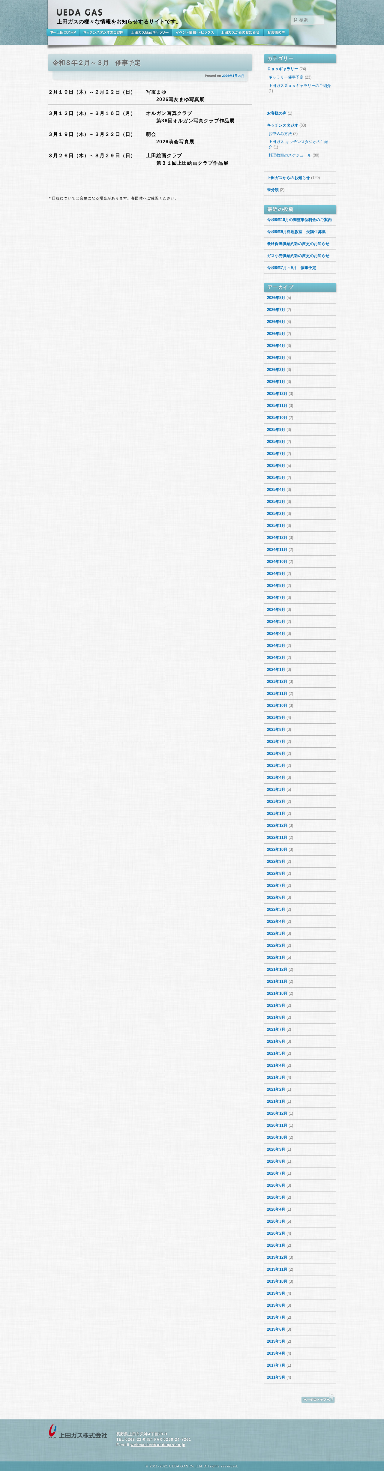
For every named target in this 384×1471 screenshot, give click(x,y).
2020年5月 (276, 1197)
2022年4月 (276, 921)
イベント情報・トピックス (194, 32)
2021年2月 (276, 1089)
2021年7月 (276, 1029)
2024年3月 (276, 645)
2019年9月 (276, 1293)
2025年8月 (276, 441)
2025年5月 (276, 477)
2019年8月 (276, 1305)
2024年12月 (277, 537)
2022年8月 (276, 873)
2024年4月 (276, 633)
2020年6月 (276, 1185)
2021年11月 (277, 981)
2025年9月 (276, 429)
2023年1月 (276, 813)
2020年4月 (276, 1209)
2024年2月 (276, 657)
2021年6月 (276, 1041)
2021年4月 (276, 1065)
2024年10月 (277, 561)
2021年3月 (276, 1077)
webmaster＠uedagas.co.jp (157, 1445)
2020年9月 (276, 1149)
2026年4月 (276, 345)
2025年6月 (276, 465)
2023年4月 (276, 777)
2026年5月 (276, 333)
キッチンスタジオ (282, 125)
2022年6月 (276, 897)
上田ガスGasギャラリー (150, 32)
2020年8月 (276, 1161)
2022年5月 (276, 909)
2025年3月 (276, 501)
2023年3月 (276, 789)
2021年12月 (277, 969)
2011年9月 (276, 1377)
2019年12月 (277, 1257)
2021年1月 (276, 1101)
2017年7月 (276, 1365)
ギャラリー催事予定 (286, 77)
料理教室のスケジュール (289, 155)
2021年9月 (276, 1005)
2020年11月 (277, 1125)
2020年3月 (276, 1221)
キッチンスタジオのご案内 (104, 32)
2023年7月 (276, 741)
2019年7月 (276, 1317)
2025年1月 (276, 525)
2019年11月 (277, 1269)
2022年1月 (276, 957)
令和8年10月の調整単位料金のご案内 (299, 219)
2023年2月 (276, 801)
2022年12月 (277, 825)
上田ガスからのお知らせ (240, 32)
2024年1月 (276, 669)
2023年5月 (276, 765)
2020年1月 (276, 1245)
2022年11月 (277, 837)
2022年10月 (277, 849)
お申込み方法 (280, 133)
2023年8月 (276, 729)
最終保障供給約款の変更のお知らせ (298, 243)
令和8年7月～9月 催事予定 (291, 267)
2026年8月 (276, 297)
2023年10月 (277, 705)
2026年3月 (276, 357)
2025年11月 (277, 405)
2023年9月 (276, 717)
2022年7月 (276, 885)
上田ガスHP (64, 32)
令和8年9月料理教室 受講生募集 (296, 231)
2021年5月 (276, 1053)
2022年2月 (276, 945)
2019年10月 (277, 1281)
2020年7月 (276, 1173)
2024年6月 (276, 609)
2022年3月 (276, 933)
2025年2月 (276, 513)
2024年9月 (276, 573)
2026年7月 (276, 309)
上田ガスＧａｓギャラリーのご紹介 (299, 85)
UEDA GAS (80, 12)
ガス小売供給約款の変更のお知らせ (298, 255)
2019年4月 (276, 1353)
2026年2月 (276, 369)
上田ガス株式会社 (77, 1431)
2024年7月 (276, 597)
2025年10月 (277, 417)
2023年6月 (276, 753)
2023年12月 (277, 681)
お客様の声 (276, 32)
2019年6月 (276, 1329)
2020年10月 (277, 1137)
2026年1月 (276, 381)
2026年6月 (276, 321)
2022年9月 (276, 861)
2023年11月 (277, 693)
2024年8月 (276, 585)
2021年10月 (277, 993)
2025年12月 (277, 393)
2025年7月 (276, 453)
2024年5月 (276, 621)
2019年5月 (276, 1341)
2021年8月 (276, 1017)
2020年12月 (277, 1113)
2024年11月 (277, 549)
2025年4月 (276, 489)
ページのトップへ (318, 1398)
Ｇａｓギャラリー (282, 69)
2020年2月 (276, 1233)
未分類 (273, 189)
